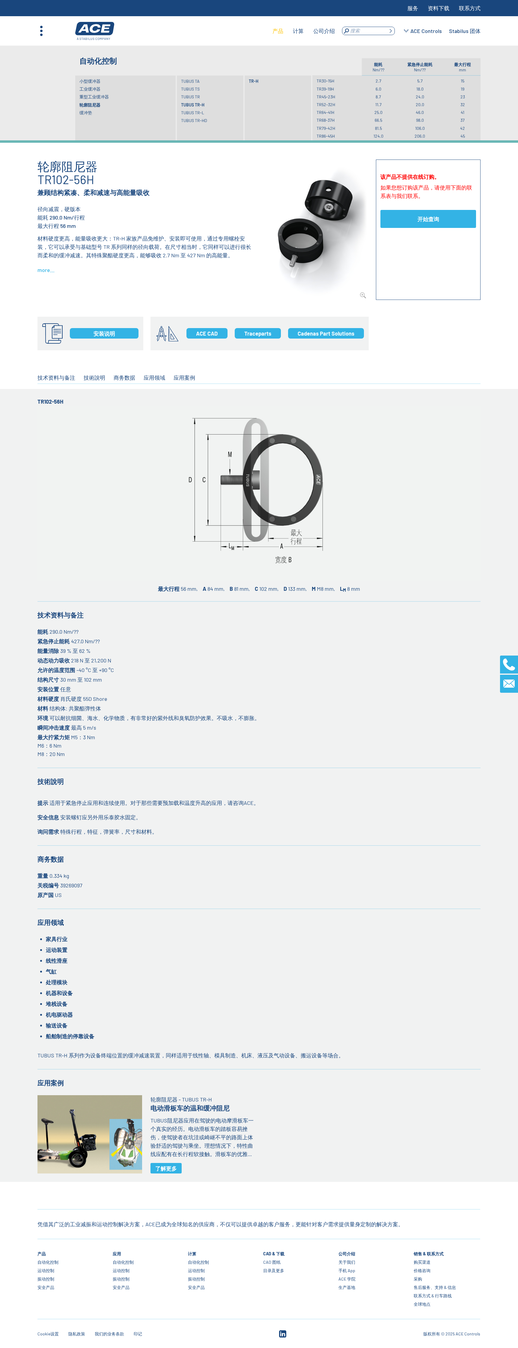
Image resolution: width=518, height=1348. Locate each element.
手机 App (346, 1270)
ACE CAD (207, 333)
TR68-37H (326, 120)
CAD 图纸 (272, 1262)
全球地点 (422, 1304)
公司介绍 (346, 1253)
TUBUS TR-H (192, 104)
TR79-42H (326, 128)
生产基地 (346, 1287)
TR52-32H (326, 104)
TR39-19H (325, 88)
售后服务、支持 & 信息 (435, 1287)
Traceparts (257, 333)
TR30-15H (325, 80)
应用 (117, 1253)
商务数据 (124, 377)
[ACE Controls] (94, 31)
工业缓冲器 (89, 88)
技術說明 (94, 377)
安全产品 (45, 1287)
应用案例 (184, 377)
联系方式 (470, 8)
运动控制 (45, 1270)
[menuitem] (277, 31)
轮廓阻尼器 (89, 104)
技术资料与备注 (56, 377)
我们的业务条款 (109, 1333)
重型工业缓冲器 (94, 96)
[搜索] (390, 31)
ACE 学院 (347, 1278)
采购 (418, 1278)
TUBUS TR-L (192, 112)
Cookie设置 (48, 1333)
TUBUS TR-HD (194, 120)
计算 (192, 1253)
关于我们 (346, 1262)
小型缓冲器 (89, 81)
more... (46, 270)
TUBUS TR (190, 96)
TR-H (253, 81)
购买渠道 (422, 1262)
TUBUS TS (190, 88)
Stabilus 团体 (465, 31)
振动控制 (45, 1278)
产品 (41, 1253)
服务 (412, 8)
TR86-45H (326, 136)
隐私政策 (76, 1333)
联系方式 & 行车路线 (433, 1295)
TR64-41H (325, 112)
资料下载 (438, 8)
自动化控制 (47, 1262)
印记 (138, 1333)
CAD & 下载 (273, 1253)
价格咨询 (422, 1270)
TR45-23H (326, 96)
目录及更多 (273, 1270)
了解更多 (166, 1168)
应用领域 (154, 377)
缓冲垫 (85, 112)
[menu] (303, 31)
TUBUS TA (190, 81)
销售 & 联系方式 (429, 1253)
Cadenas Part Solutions (326, 333)
